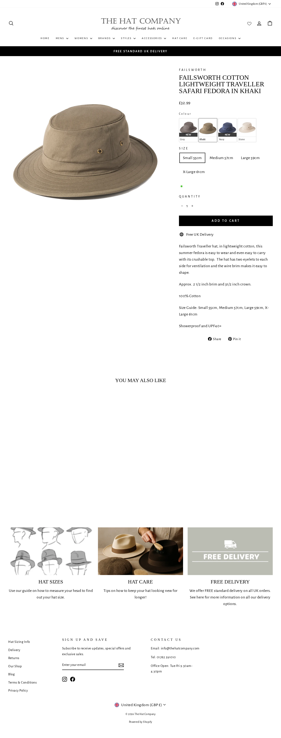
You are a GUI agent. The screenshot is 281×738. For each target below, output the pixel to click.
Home (45, 38)
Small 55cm (192, 158)
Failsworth (193, 70)
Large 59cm (250, 158)
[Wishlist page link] (249, 23)
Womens (81, 38)
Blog (11, 674)
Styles (126, 38)
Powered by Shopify (140, 722)
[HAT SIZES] (50, 551)
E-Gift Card (203, 38)
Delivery (14, 650)
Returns (13, 658)
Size (184, 148)
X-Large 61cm (194, 172)
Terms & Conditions (22, 682)
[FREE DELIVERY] (230, 551)
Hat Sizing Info (19, 641)
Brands (105, 38)
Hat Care (179, 38)
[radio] (188, 130)
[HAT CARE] (140, 551)
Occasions (228, 38)
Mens (60, 38)
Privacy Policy (18, 690)
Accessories (152, 38)
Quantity (190, 196)
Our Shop (15, 666)
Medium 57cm (221, 158)
